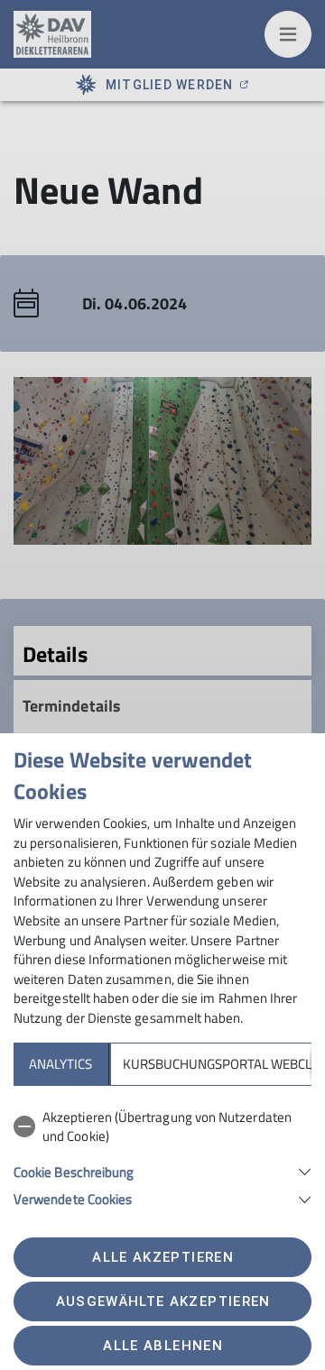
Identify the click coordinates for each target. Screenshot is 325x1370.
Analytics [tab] (60, 1063)
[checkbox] (162, 1127)
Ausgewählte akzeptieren (163, 1301)
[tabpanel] (162, 1154)
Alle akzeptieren (162, 1257)
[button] (162, 1170)
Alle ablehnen (162, 1346)
